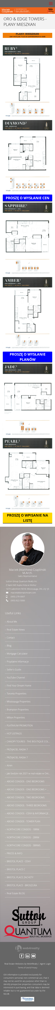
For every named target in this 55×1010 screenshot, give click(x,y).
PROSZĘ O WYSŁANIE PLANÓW (27, 357)
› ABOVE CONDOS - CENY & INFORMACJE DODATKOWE (27, 813)
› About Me (11, 621)
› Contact (10, 637)
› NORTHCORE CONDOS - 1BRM (22, 829)
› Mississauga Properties (17, 701)
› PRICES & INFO (13, 853)
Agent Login (45, 963)
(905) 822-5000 (18, 600)
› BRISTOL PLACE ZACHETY (19, 877)
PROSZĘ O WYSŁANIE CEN (27, 197)
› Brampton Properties (17, 709)
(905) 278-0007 (18, 596)
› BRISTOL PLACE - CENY (18, 861)
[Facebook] (22, 956)
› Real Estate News (15, 629)
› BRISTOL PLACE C (15, 869)
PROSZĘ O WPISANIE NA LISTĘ (27, 518)
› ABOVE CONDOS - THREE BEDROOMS (26, 805)
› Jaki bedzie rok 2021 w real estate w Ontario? (27, 773)
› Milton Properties (15, 717)
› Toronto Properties (15, 693)
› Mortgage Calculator (16, 653)
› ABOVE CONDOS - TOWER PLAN (22, 821)
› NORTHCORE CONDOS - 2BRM (22, 837)
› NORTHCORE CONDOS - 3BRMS (22, 845)
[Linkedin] (27, 956)
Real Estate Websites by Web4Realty (21, 963)
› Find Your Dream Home (18, 685)
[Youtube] (33, 956)
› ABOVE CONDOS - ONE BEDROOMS (24, 781)
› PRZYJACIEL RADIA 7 (16, 749)
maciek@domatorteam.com (23, 592)
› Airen (8, 765)
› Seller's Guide (13, 669)
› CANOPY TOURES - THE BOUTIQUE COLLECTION (27, 741)
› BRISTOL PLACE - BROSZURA (21, 885)
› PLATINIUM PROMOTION (19, 725)
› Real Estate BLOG (15, 893)
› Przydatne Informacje (17, 661)
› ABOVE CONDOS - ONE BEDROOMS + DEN (27, 789)
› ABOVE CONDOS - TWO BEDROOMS (25, 797)
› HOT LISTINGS (13, 733)
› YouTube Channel (15, 677)
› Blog (8, 645)
